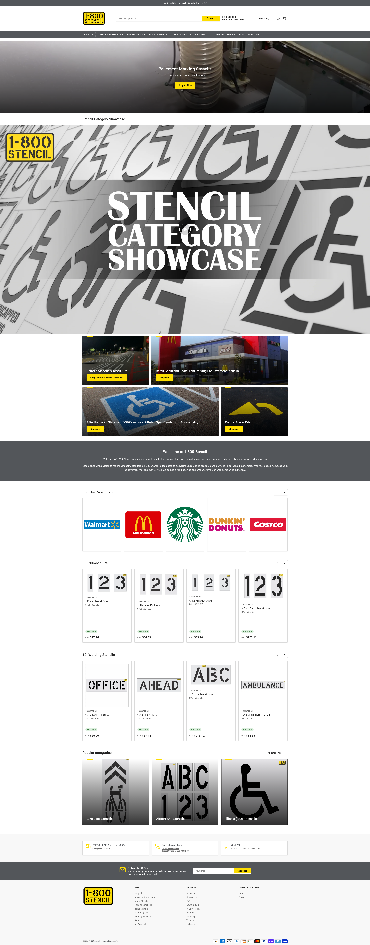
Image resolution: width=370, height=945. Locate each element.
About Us (190, 893)
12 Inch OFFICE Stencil (98, 715)
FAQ (188, 901)
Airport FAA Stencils (170, 819)
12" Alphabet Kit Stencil (202, 694)
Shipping (190, 916)
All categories (274, 753)
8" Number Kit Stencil (149, 605)
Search (212, 18)
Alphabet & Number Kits (109, 34)
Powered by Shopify (109, 941)
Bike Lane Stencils (100, 819)
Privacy (241, 897)
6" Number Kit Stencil (201, 600)
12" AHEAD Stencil (148, 715)
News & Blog (192, 905)
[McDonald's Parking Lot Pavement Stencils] (143, 524)
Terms (241, 893)
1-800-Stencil (91, 598)
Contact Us (191, 897)
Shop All (86, 34)
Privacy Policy (193, 909)
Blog (241, 34)
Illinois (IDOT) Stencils (241, 819)
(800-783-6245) (175, 851)
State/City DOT (202, 34)
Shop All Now (185, 85)
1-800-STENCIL (229, 17)
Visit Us (190, 920)
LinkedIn (190, 924)
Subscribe (242, 870)
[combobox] (168, 18)
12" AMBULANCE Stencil (255, 715)
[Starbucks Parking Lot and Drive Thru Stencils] (185, 525)
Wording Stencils (224, 34)
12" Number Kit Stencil (98, 601)
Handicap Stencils (158, 34)
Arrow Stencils (135, 34)
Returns (190, 912)
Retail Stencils (181, 34)
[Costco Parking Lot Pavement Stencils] (268, 524)
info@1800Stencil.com (233, 19)
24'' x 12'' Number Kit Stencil (257, 608)
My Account (254, 34)
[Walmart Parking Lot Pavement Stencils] (102, 524)
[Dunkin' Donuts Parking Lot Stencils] (227, 524)
